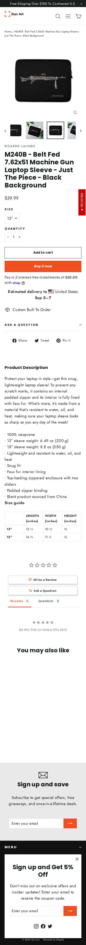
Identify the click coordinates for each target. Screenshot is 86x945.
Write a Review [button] (45, 580)
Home (8, 31)
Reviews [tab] (16, 601)
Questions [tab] (46, 601)
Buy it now (43, 266)
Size (9, 209)
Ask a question (22, 325)
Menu (11, 847)
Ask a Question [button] (45, 591)
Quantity (15, 228)
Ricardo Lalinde (20, 146)
